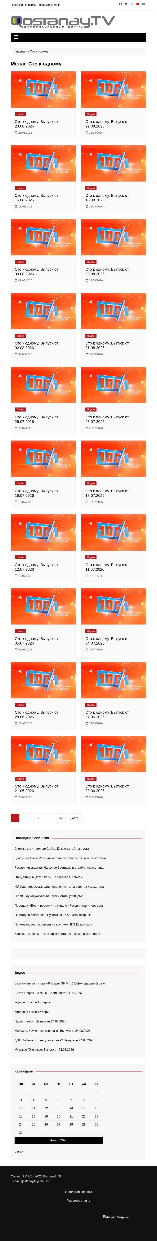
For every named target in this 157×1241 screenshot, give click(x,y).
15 (84, 1108)
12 (46, 1108)
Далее (74, 818)
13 (58, 1108)
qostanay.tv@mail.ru (35, 1181)
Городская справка (23, 4)
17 (21, 1116)
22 (84, 1116)
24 (21, 1124)
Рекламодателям (49, 4)
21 (71, 1116)
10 (21, 1108)
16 (96, 1108)
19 (46, 1116)
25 (60, 818)
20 (58, 1116)
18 (33, 1116)
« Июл (19, 1152)
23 (96, 1116)
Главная (20, 51)
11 (33, 1108)
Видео (20, 114)
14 (71, 1108)
